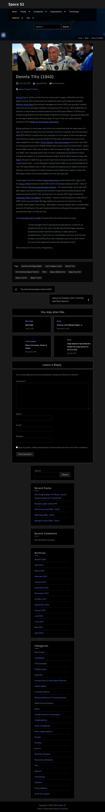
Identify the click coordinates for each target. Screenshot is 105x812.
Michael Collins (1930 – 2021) (47, 520)
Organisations (56, 11)
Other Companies (42, 725)
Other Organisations (44, 731)
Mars (44, 272)
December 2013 (41, 587)
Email (19, 425)
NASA (18, 159)
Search (38, 470)
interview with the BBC (31, 218)
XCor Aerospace (62, 142)
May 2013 (38, 627)
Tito (72, 114)
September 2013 (42, 604)
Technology (74, 11)
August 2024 (40, 559)
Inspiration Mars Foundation (28, 197)
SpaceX (38, 771)
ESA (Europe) (40, 669)
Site (28, 18)
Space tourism (75, 272)
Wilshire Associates (25, 104)
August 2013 (40, 610)
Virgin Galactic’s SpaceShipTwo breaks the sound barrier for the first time (79, 346)
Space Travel (35, 278)
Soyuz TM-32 (25, 183)
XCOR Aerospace (42, 793)
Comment (21, 381)
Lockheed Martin (42, 691)
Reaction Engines (42, 754)
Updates (38, 782)
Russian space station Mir (46, 503)
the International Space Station (42, 187)
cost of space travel (53, 266)
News (14, 11)
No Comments (58, 83)
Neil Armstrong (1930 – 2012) (47, 509)
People (23, 11)
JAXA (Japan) (30, 341)
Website (19, 436)
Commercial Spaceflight (31, 266)
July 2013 (39, 616)
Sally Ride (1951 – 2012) (44, 515)
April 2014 (39, 565)
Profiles (34, 89)
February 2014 (41, 576)
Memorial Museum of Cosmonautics (50, 697)
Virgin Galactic (47, 142)
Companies (38, 11)
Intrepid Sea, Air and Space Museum (50, 680)
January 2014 (40, 582)
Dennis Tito (21, 97)
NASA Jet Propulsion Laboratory (44, 122)
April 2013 (39, 633)
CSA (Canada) (40, 663)
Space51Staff (41, 83)
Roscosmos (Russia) (43, 759)
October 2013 (40, 599)
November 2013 (42, 593)
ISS (67, 149)
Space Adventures (51, 180)
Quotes (38, 748)
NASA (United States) (44, 703)
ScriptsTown (63, 809)
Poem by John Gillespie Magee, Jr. (70, 325)
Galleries (15, 18)
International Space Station (27, 272)
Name (19, 414)
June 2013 (39, 621)
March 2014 (40, 570)
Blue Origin (29, 321)
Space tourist (21, 278)
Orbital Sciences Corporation (47, 714)
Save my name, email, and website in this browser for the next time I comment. (53, 447)
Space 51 (16, 4)
